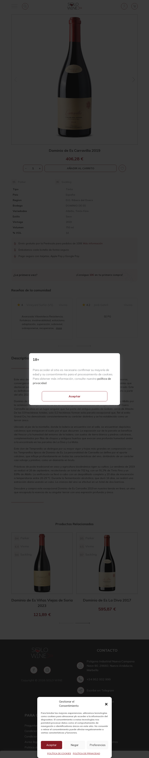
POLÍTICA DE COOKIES (59, 753)
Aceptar (74, 396)
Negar (74, 745)
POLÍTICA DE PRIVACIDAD (86, 753)
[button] (106, 704)
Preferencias (98, 745)
